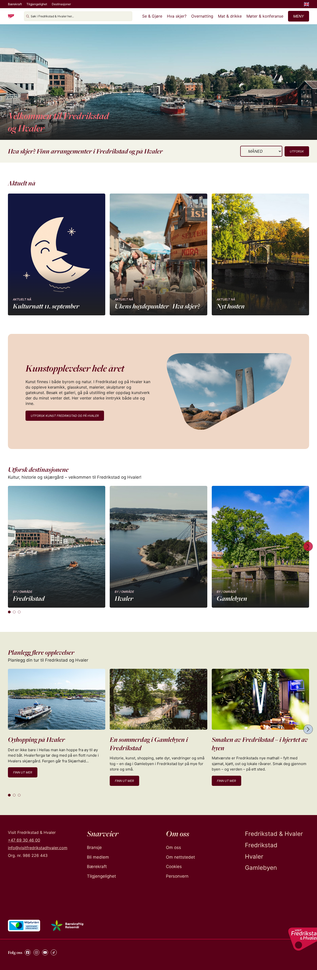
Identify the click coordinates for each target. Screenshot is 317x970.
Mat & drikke (230, 16)
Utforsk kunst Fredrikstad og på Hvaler (65, 416)
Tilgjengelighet (36, 4)
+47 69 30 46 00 (24, 840)
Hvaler (254, 856)
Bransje (94, 847)
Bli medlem (98, 857)
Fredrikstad (261, 845)
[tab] (9, 612)
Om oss (173, 847)
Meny (298, 16)
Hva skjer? (176, 16)
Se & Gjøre (152, 16)
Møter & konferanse (264, 16)
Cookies (174, 866)
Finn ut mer (22, 772)
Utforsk (297, 151)
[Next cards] (308, 547)
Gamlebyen (261, 867)
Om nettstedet (180, 857)
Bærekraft (15, 4)
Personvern (177, 876)
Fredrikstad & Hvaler (274, 833)
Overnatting (202, 16)
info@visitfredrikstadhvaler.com (37, 847)
